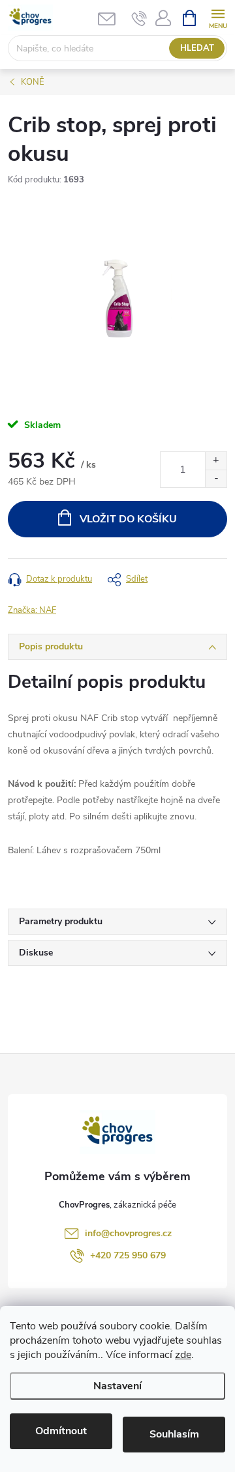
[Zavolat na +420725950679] (139, 18)
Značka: (32, 610)
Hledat (197, 48)
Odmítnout (61, 1431)
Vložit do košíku (128, 519)
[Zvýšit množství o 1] (216, 461)
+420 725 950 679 (128, 1255)
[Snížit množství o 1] (216, 478)
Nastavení (117, 1386)
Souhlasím (174, 1434)
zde (183, 1355)
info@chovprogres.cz (128, 1233)
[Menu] (217, 17)
